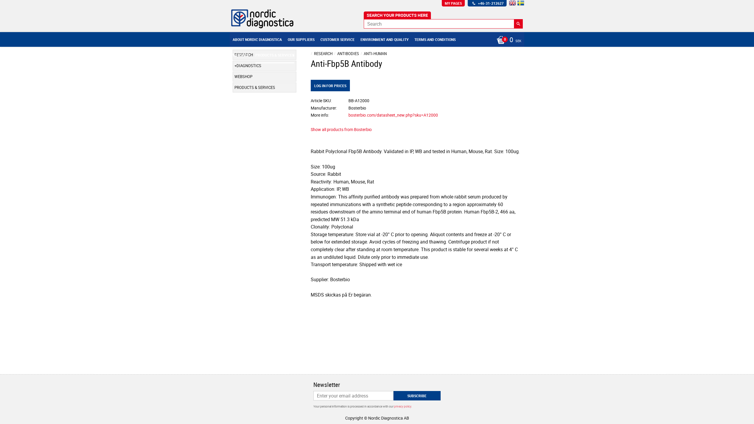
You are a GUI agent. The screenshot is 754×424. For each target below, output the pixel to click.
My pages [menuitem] (453, 3)
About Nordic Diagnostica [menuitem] (257, 39)
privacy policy (402, 406)
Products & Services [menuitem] (274, 55)
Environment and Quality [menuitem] (385, 39)
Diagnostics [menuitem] (249, 65)
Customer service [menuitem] (337, 39)
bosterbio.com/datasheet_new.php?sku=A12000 (393, 115)
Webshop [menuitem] (241, 55)
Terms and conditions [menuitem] (435, 39)
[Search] (518, 23)
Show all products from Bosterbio (341, 129)
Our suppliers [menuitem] (301, 39)
